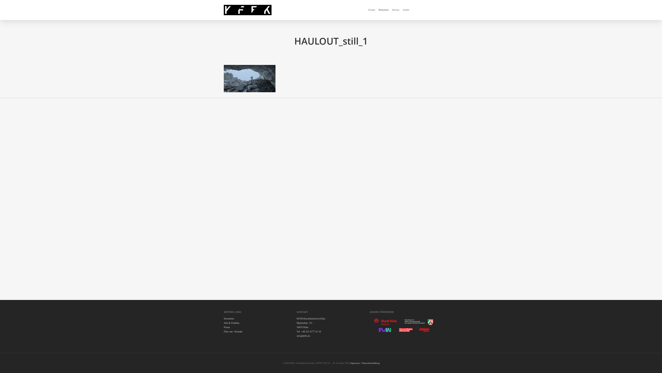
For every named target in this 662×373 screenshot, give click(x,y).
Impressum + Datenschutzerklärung (365, 363)
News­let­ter (229, 318)
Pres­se (227, 327)
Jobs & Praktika (231, 323)
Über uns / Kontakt (233, 331)
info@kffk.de (303, 336)
